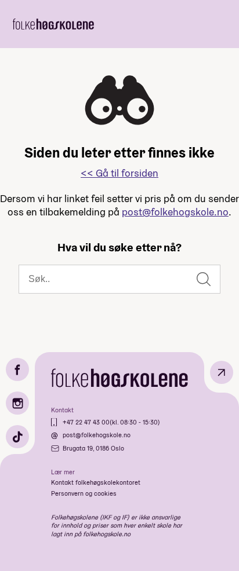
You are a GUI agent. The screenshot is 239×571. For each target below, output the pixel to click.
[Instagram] (17, 403)
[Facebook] (17, 369)
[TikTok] (17, 436)
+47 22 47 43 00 (86, 422)
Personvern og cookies (84, 493)
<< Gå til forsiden (119, 173)
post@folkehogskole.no (175, 211)
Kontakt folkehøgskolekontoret (95, 482)
